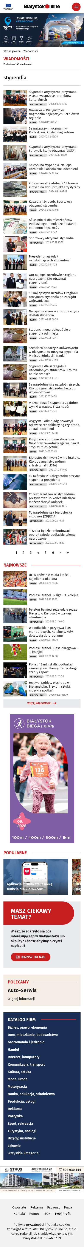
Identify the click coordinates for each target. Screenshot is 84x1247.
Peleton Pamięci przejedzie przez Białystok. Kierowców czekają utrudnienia (53, 613)
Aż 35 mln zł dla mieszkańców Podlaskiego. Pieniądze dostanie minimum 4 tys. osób (52, 224)
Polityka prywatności (29, 1225)
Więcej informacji (21, 999)
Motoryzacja (17, 1087)
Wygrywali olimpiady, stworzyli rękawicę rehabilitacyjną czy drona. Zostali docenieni (54, 425)
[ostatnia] (68, 553)
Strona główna (12, 51)
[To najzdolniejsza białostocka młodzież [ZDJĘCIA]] (15, 518)
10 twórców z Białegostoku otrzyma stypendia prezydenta (55, 478)
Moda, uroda (18, 1079)
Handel (13, 1050)
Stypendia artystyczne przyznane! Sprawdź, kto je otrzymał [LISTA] (53, 149)
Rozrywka (15, 1116)
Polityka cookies (58, 1225)
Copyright (14, 1229)
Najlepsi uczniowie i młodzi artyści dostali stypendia (54, 313)
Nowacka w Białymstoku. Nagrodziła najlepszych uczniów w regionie (54, 114)
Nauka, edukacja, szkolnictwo (31, 1094)
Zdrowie (14, 1146)
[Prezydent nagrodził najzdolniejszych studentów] (15, 262)
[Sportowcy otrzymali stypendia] (15, 244)
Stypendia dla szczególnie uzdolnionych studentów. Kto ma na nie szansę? (53, 370)
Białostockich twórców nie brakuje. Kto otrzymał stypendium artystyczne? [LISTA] (54, 461)
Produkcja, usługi (22, 1101)
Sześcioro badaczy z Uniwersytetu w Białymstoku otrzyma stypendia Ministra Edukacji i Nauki (53, 352)
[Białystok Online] (42, 6)
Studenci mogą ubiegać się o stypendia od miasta (50, 331)
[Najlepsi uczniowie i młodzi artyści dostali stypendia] (15, 317)
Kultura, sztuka (19, 1072)
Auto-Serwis (22, 990)
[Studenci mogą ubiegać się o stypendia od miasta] (15, 335)
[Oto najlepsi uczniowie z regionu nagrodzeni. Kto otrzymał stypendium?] (15, 281)
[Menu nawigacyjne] (76, 7)
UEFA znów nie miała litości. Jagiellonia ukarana (49, 577)
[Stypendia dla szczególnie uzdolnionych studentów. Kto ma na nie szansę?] (15, 372)
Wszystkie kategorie (23, 1153)
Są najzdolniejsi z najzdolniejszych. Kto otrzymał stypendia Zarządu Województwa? (54, 388)
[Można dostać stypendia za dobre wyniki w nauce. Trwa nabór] (15, 409)
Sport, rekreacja (20, 1124)
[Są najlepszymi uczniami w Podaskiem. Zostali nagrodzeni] (15, 134)
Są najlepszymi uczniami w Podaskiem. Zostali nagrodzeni (51, 130)
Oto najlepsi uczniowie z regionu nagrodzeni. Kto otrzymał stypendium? (52, 278)
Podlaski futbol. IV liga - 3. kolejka (53, 595)
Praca (68, 1207)
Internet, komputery (23, 1057)
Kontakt (19, 1214)
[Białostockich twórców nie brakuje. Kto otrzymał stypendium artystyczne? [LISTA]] (15, 463)
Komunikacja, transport (26, 1064)
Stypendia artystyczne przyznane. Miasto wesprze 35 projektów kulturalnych (53, 96)
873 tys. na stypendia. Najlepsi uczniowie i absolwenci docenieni (53, 167)
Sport (33, 210)
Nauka (33, 123)
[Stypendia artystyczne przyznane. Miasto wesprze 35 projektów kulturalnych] (15, 98)
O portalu (19, 1207)
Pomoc (34, 1214)
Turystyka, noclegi (22, 1131)
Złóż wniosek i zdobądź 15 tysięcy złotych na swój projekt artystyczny (54, 185)
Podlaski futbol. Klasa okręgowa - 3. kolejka (53, 650)
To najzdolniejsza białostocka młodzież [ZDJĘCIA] (50, 514)
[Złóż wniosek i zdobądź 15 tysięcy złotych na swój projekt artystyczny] (15, 189)
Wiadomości (30, 51)
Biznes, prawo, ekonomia (27, 1027)
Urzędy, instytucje (22, 1138)
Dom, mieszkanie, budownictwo (33, 1035)
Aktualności (36, 243)
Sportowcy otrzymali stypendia (51, 238)
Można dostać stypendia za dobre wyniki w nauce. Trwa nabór (53, 405)
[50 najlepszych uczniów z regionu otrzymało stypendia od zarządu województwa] (15, 299)
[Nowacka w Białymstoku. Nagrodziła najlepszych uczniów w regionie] (15, 116)
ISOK (47, 1214)
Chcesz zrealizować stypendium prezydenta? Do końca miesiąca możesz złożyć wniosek (52, 498)
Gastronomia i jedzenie (26, 1042)
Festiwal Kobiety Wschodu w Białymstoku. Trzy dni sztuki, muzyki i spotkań (50, 686)
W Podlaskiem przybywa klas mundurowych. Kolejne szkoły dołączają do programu (51, 631)
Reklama (15, 1109)
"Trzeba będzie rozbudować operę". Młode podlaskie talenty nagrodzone (52, 534)
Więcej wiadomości (39, 703)
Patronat (53, 1207)
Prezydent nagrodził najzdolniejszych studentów (49, 258)
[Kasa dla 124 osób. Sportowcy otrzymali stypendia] (15, 207)
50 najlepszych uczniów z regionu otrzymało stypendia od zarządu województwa (53, 297)
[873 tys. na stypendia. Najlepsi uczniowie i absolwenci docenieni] (15, 171)
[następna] (60, 553)
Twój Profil (62, 1214)
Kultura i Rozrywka (38, 104)
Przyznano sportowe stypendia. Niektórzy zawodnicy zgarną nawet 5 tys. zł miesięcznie (54, 443)
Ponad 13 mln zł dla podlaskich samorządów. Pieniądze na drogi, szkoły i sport (53, 668)
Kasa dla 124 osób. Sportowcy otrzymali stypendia (50, 203)
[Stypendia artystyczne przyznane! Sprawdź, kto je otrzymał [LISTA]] (15, 153)
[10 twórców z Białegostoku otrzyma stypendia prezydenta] (15, 482)
